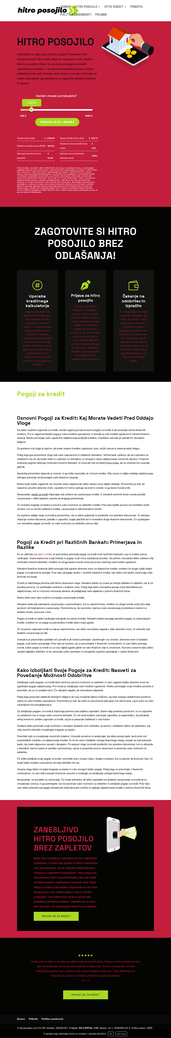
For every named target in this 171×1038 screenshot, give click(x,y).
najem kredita (44, 554)
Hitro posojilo (85, 7)
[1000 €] (31, 109)
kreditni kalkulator (41, 315)
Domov (65, 7)
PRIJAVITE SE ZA (57, 122)
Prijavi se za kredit (56, 916)
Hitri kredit (113, 7)
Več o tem (121, 1034)
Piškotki (136, 7)
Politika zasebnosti (76, 14)
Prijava (101, 14)
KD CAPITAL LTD (88, 1028)
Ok (110, 1034)
